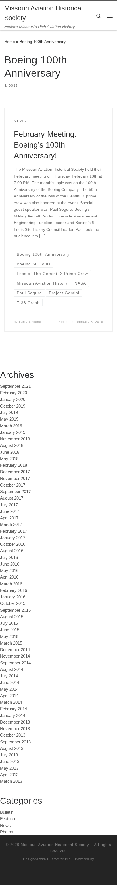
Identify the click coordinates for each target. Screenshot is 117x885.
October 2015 (12, 603)
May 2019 (9, 419)
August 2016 (11, 550)
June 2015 (9, 629)
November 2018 (15, 438)
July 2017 (9, 504)
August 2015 (11, 616)
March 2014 (11, 702)
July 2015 (9, 623)
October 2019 (12, 406)
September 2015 (15, 610)
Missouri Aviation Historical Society (55, 845)
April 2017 (9, 517)
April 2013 (9, 774)
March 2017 (11, 524)
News (5, 825)
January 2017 (12, 537)
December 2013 (15, 722)
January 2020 (12, 399)
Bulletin (6, 812)
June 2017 (9, 511)
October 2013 (12, 735)
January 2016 (12, 596)
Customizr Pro (59, 859)
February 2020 (13, 392)
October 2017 (12, 485)
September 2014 (15, 662)
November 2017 (15, 478)
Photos (6, 831)
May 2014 (9, 689)
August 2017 (11, 498)
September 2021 (15, 386)
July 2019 (9, 412)
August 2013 (11, 748)
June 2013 (9, 761)
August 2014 (11, 669)
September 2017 (15, 491)
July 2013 (9, 754)
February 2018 (13, 465)
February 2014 (13, 708)
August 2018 (11, 445)
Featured (8, 818)
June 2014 (9, 682)
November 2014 (15, 656)
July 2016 (9, 557)
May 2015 (9, 636)
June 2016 (9, 564)
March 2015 (11, 643)
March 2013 (11, 781)
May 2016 (9, 570)
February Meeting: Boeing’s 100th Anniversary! (45, 145)
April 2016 (9, 577)
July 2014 (9, 675)
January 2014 (12, 715)
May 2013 (9, 768)
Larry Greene (30, 321)
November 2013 (15, 728)
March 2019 (11, 425)
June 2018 (9, 452)
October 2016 (12, 544)
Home (9, 41)
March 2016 (11, 583)
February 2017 (13, 531)
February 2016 (13, 590)
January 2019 (12, 432)
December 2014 (15, 649)
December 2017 (15, 471)
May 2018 (9, 458)
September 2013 (15, 741)
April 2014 (9, 695)
